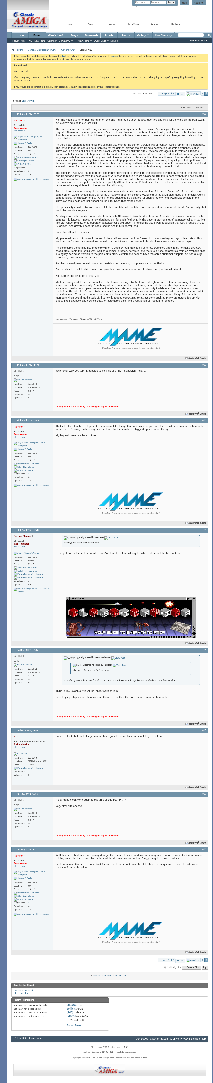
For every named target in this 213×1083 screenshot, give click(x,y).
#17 (204, 794)
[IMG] (70, 1012)
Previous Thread (102, 975)
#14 (204, 529)
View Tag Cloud (22, 993)
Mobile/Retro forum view (28, 1038)
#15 (204, 650)
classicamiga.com (159, 1038)
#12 (204, 365)
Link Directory (163, 35)
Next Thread (120, 975)
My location (19, 131)
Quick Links (100, 41)
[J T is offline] (20, 754)
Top (204, 967)
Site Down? (28, 101)
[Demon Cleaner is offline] (26, 553)
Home (20, 35)
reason (26, 990)
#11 (204, 114)
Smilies (71, 1008)
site (33, 990)
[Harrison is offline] (23, 143)
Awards (126, 35)
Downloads (91, 35)
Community (64, 41)
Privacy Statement (190, 1038)
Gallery (141, 35)
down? (17, 990)
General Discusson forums (42, 49)
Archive (174, 1038)
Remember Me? (147, 8)
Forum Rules (74, 1025)
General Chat (68, 49)
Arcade (109, 35)
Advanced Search (199, 40)
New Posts (39, 41)
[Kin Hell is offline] (23, 380)
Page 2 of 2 (168, 93)
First (182, 94)
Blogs (74, 35)
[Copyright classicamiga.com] (110, 1070)
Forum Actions (82, 41)
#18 (204, 849)
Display (199, 107)
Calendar (52, 41)
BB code (71, 1005)
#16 (204, 730)
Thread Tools (185, 107)
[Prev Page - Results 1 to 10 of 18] (193, 93)
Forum (37, 35)
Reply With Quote (197, 358)
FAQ (30, 41)
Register (199, 2)
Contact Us (142, 1038)
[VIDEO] (71, 1016)
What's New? (55, 35)
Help (184, 2)
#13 (204, 420)
